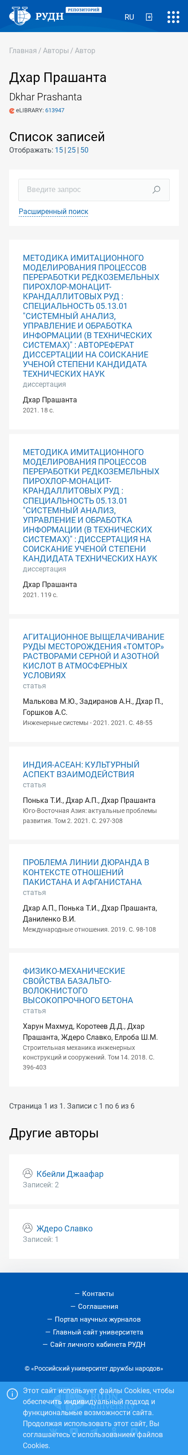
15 (59, 150)
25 (72, 150)
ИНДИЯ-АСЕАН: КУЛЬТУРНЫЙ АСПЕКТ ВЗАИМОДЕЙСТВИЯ (81, 769)
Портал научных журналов (98, 1319)
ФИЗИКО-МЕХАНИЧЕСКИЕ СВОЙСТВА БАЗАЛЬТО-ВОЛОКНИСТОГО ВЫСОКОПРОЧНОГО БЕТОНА (78, 985)
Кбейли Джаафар (70, 1174)
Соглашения (98, 1306)
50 (84, 150)
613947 (54, 110)
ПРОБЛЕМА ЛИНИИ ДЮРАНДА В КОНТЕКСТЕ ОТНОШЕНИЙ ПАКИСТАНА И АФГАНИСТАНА (86, 872)
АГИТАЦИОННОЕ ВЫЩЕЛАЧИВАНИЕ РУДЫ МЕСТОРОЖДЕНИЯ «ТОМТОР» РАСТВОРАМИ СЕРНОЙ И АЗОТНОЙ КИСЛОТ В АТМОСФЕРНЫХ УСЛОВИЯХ (93, 656)
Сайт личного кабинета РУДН (98, 1344)
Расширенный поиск (54, 211)
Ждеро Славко (65, 1228)
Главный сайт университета (98, 1332)
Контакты (98, 1294)
